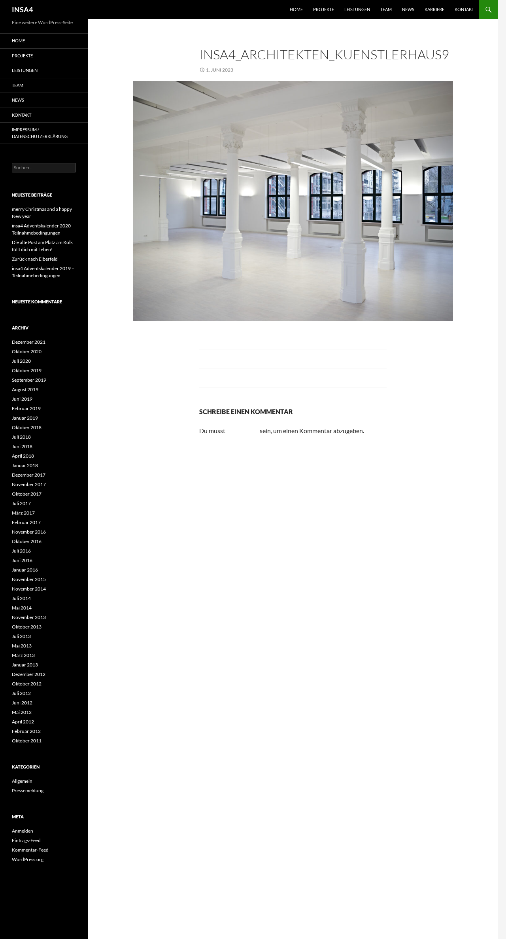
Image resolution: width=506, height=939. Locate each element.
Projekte (323, 9)
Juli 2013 (21, 636)
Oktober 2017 (27, 494)
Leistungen (357, 9)
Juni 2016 (22, 560)
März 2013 (23, 655)
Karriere (434, 9)
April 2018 (23, 456)
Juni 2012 (22, 703)
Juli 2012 (21, 693)
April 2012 (23, 722)
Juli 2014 (21, 598)
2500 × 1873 (258, 70)
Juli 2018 (21, 437)
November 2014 (29, 589)
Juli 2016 (21, 551)
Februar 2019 (26, 408)
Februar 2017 (26, 522)
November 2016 (29, 532)
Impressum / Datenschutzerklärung (40, 133)
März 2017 (23, 513)
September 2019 (29, 380)
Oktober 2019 (27, 370)
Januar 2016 (25, 570)
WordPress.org (27, 859)
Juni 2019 (22, 399)
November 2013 (29, 617)
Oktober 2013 (27, 627)
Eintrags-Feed (26, 840)
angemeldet (243, 430)
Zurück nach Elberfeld (35, 259)
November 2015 (29, 579)
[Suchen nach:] (44, 167)
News (408, 9)
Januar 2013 (25, 665)
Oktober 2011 (27, 741)
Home (296, 9)
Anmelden (22, 831)
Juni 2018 (22, 446)
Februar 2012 (26, 731)
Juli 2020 (21, 361)
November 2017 (29, 484)
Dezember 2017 (28, 475)
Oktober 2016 (27, 541)
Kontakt (464, 9)
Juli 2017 (21, 503)
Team (386, 9)
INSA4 (22, 9)
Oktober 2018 (27, 427)
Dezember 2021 (28, 342)
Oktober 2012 (27, 684)
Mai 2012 (22, 712)
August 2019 (25, 389)
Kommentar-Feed (30, 850)
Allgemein (22, 781)
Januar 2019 (25, 418)
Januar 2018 (25, 465)
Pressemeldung (27, 790)
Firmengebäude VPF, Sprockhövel (325, 70)
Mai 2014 (22, 608)
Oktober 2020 (27, 351)
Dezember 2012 (28, 674)
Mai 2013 (22, 646)
